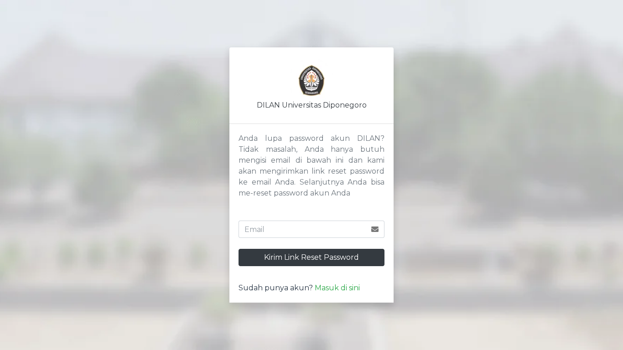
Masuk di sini (337, 287)
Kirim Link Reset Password (311, 257)
